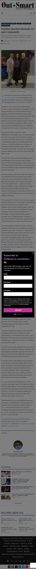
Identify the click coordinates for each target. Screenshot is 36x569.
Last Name (7, 290)
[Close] (33, 253)
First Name (7, 282)
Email (5, 274)
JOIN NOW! (18, 310)
